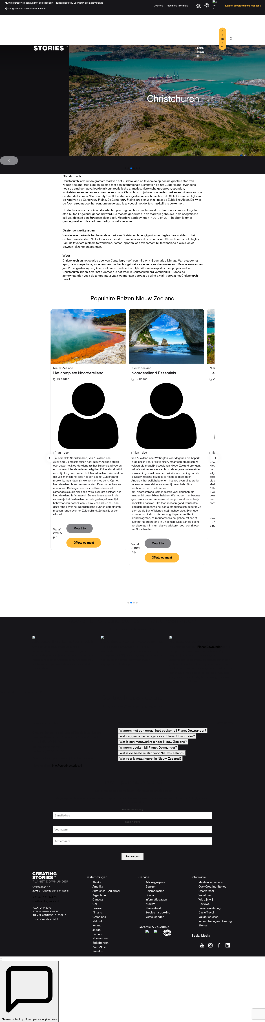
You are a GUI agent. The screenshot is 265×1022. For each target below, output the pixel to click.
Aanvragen (132, 856)
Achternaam (132, 846)
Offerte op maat (84, 542)
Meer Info (80, 528)
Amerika (97, 886)
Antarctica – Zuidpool (106, 891)
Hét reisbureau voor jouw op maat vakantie (80, 2)
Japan (96, 929)
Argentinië (99, 895)
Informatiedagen (156, 899)
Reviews (203, 904)
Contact (222, 39)
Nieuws (150, 904)
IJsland (97, 921)
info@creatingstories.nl (67, 765)
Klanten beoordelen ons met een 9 (243, 5)
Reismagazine (154, 891)
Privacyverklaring (209, 908)
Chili (95, 904)
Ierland (96, 925)
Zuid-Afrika (99, 947)
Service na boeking (157, 912)
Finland (97, 912)
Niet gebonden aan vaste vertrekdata (26, 8)
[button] (125, 168)
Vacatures (204, 895)
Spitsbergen (100, 942)
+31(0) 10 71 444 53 (44, 897)
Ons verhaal (206, 891)
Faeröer (97, 908)
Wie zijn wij (205, 899)
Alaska (96, 882)
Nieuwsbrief (153, 908)
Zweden (97, 951)
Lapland (97, 934)
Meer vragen (224, 723)
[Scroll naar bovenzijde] (1, 959)
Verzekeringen (154, 917)
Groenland (99, 917)
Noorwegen (100, 938)
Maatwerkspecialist (211, 882)
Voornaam (132, 835)
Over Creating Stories (212, 886)
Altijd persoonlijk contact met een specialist (30, 2)
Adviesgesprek (155, 882)
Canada (97, 899)
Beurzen (150, 886)
